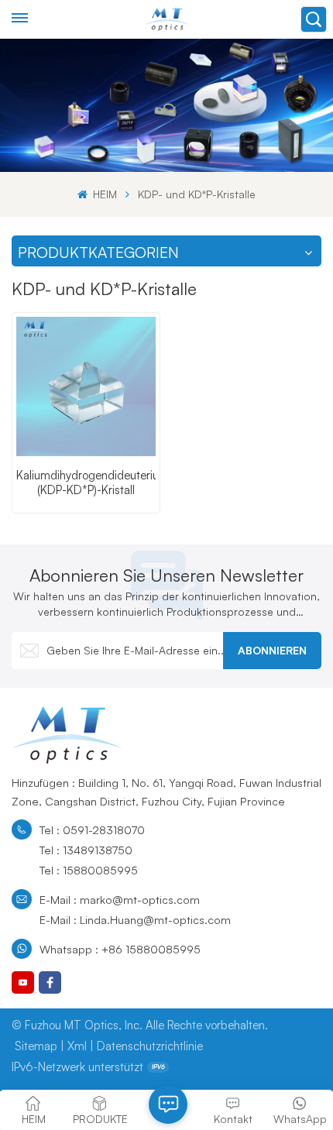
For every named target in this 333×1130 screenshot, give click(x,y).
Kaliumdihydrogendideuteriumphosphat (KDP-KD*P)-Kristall (85, 482)
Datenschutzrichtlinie (150, 1046)
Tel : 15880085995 (88, 870)
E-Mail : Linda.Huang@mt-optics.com (135, 919)
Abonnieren (272, 650)
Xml (77, 1046)
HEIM (103, 194)
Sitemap (36, 1046)
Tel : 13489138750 (85, 850)
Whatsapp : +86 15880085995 (120, 949)
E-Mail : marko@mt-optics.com (119, 899)
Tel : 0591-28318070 (92, 829)
